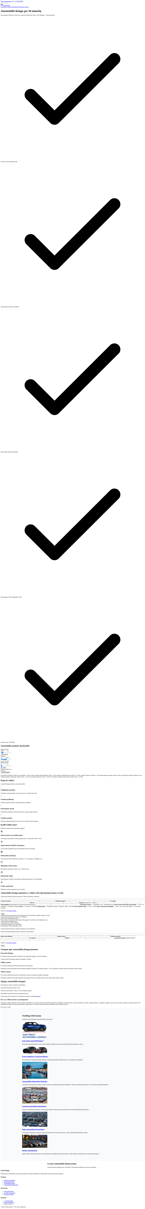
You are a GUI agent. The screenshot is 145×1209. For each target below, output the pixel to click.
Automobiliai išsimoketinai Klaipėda (34, 1081)
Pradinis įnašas (4, 762)
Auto (6, 5)
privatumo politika (11, 910)
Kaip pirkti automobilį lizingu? (33, 1041)
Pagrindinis (4, 7)
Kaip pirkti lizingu (9, 1191)
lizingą (38, 996)
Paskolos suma (4, 749)
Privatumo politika (9, 1194)
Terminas (3, 756)
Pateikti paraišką (5, 772)
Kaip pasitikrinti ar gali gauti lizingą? (35, 1056)
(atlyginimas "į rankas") (88, 902)
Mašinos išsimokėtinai (29, 1150)
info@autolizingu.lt (7, 1)
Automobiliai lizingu (9, 1183)
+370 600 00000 (18, 1)
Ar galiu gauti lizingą (9, 1193)
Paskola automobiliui (12, 7)
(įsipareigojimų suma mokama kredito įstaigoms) (18, 904)
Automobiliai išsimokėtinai (11, 1185)
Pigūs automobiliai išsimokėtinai (33, 1129)
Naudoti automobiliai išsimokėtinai (34, 1106)
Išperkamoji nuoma (23, 7)
